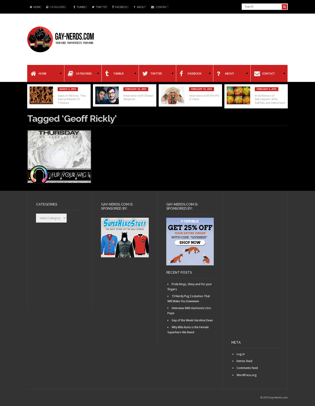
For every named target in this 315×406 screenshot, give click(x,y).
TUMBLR (81, 7)
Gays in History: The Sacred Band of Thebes (72, 99)
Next (284, 96)
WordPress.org (247, 375)
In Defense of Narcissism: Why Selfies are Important (270, 99)
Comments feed (247, 368)
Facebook (122, 7)
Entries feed (244, 361)
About (141, 7)
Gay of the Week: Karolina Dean (192, 320)
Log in (241, 354)
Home (34, 7)
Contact (162, 7)
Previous (30, 96)
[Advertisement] (255, 268)
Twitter (101, 7)
